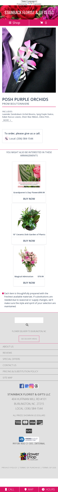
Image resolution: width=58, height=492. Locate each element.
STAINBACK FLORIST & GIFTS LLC (29, 12)
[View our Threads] (36, 387)
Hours (50, 489)
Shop (16, 22)
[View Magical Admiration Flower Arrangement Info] (29, 260)
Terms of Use (49, 467)
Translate (37, 4)
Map (30, 489)
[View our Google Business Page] (26, 387)
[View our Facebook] (22, 387)
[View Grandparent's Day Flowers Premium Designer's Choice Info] (29, 176)
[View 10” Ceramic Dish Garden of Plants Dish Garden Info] (29, 218)
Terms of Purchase (30, 467)
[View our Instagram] (31, 387)
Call (10, 489)
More (6, 120)
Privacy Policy (9, 467)
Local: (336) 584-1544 (29, 408)
